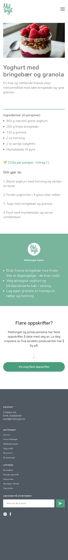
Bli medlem (8, 470)
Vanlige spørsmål (11, 474)
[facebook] (10, 514)
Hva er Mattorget (10, 439)
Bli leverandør (9, 457)
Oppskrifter (8, 488)
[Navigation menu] (62, 9)
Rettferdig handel (10, 444)
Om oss (6, 435)
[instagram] (5, 514)
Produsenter (8, 479)
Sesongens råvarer (11, 483)
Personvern (8, 453)
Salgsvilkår (8, 448)
